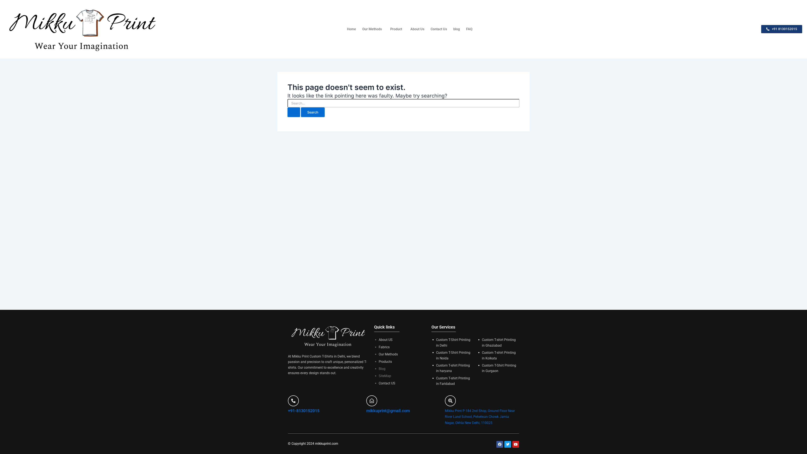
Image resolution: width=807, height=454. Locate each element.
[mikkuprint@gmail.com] (371, 400)
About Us (417, 29)
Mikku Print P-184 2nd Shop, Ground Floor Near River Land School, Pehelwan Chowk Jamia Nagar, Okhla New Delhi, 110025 (480, 417)
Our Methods (372, 29)
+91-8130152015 (303, 410)
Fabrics (384, 347)
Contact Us (439, 29)
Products (385, 362)
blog (456, 29)
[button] (373, 29)
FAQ (469, 29)
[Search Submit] (293, 112)
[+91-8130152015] (293, 400)
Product (396, 29)
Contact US (387, 383)
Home (351, 29)
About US (386, 340)
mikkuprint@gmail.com (388, 410)
